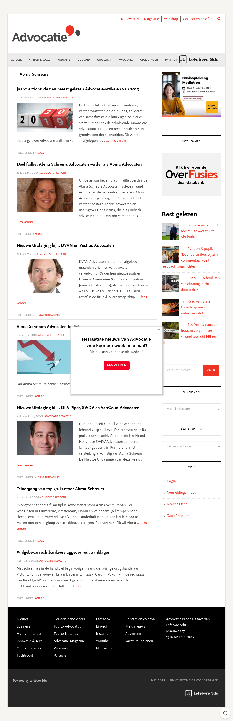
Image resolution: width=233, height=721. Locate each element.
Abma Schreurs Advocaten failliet (48, 327)
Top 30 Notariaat (66, 634)
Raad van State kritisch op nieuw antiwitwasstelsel (195, 307)
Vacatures (61, 648)
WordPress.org (178, 516)
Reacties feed (177, 504)
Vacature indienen (139, 641)
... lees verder (116, 141)
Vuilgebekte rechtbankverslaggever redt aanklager (63, 552)
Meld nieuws (135, 626)
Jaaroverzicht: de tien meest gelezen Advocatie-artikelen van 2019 (78, 89)
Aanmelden (117, 365)
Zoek (213, 370)
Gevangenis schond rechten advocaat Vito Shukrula (199, 231)
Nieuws (39, 153)
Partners (60, 656)
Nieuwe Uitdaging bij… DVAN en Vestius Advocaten (65, 245)
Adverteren (133, 634)
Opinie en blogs (29, 648)
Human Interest (29, 634)
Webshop (171, 19)
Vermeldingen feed (181, 493)
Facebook (103, 619)
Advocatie (46, 35)
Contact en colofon (198, 19)
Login (171, 481)
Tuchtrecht (25, 656)
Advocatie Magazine (69, 641)
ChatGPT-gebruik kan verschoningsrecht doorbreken (200, 284)
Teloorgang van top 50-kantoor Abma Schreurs (60, 489)
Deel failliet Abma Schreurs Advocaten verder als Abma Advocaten (79, 164)
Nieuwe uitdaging (47, 315)
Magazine (151, 19)
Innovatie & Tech (30, 641)
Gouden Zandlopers (69, 619)
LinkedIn (102, 626)
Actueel (40, 234)
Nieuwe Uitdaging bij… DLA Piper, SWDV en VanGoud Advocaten (78, 408)
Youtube (102, 641)
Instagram (104, 634)
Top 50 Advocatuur (68, 626)
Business (23, 626)
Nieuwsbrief (130, 19)
